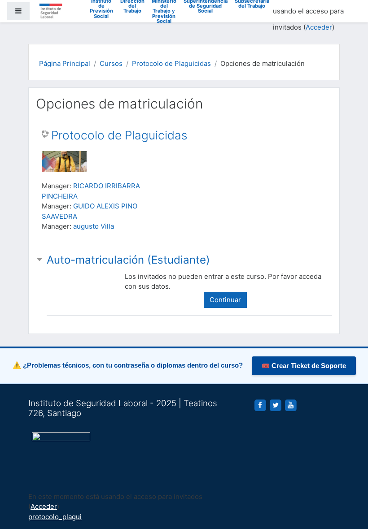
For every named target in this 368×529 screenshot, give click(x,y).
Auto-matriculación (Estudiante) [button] (128, 259)
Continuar (225, 299)
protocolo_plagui (55, 516)
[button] (348, 485)
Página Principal (64, 63)
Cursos (111, 63)
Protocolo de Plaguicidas (171, 63)
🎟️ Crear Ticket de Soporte (304, 365)
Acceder (319, 27)
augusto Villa (93, 226)
